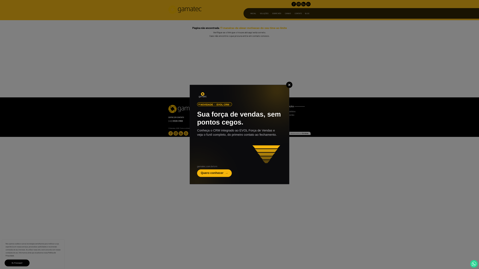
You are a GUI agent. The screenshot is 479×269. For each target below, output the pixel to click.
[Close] (289, 85)
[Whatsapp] (474, 264)
